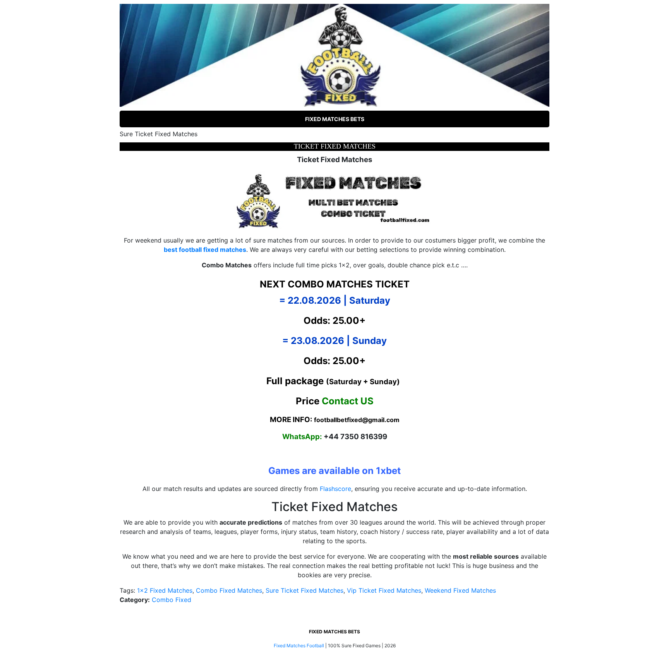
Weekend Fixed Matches (460, 590)
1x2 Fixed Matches (164, 590)
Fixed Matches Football (299, 645)
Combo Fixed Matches (229, 590)
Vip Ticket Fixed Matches (384, 590)
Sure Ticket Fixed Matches (304, 590)
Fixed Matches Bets (334, 119)
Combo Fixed (171, 600)
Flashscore (335, 489)
